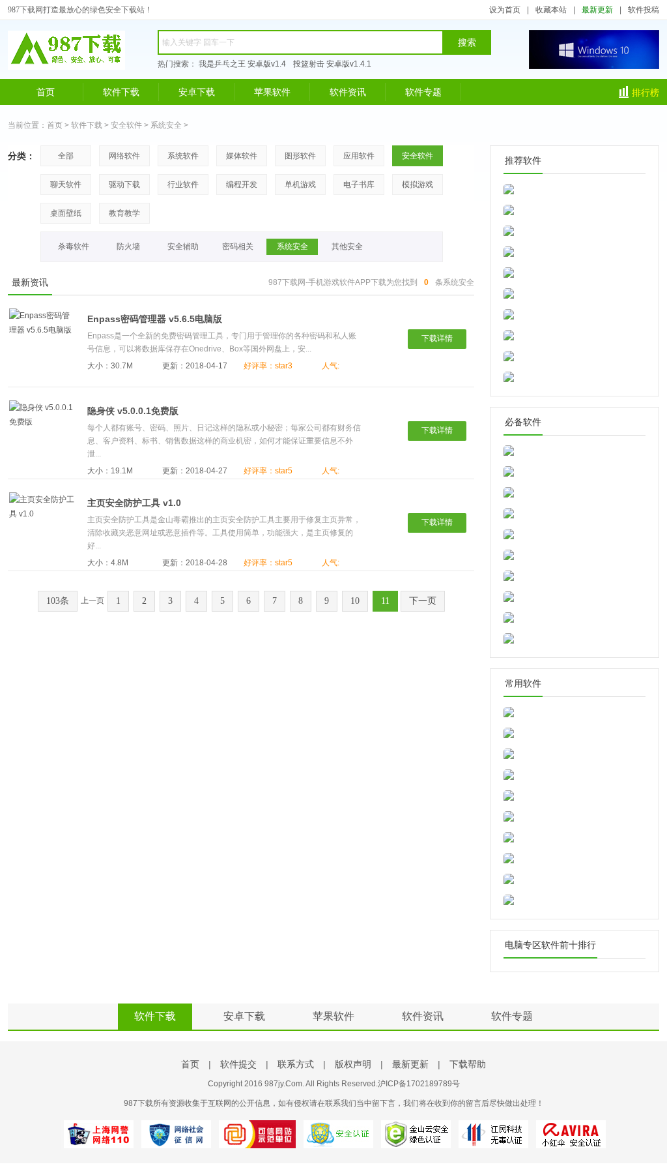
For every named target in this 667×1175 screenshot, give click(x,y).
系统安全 (166, 125)
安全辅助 (183, 246)
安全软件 (126, 125)
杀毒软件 (73, 246)
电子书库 (359, 184)
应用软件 (359, 155)
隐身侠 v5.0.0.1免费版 (132, 411)
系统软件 (183, 155)
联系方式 (295, 1064)
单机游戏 (300, 184)
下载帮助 (467, 1064)
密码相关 (237, 246)
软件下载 (121, 92)
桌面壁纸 (65, 213)
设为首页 (504, 9)
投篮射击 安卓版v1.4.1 (332, 63)
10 (355, 601)
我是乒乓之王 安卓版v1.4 (242, 63)
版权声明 (353, 1064)
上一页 (92, 600)
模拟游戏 (417, 184)
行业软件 (183, 184)
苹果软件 (272, 92)
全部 (66, 155)
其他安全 (347, 246)
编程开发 (241, 184)
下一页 (422, 601)
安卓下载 (196, 92)
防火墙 (128, 246)
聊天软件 (65, 184)
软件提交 (238, 1064)
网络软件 (124, 155)
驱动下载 (124, 184)
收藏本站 (551, 9)
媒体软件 (241, 155)
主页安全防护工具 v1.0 (134, 503)
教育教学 (124, 213)
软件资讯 (348, 92)
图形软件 (300, 155)
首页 (45, 92)
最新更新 (597, 9)
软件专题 (423, 92)
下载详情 (437, 338)
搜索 (467, 42)
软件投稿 (643, 9)
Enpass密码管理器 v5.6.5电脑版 (154, 319)
